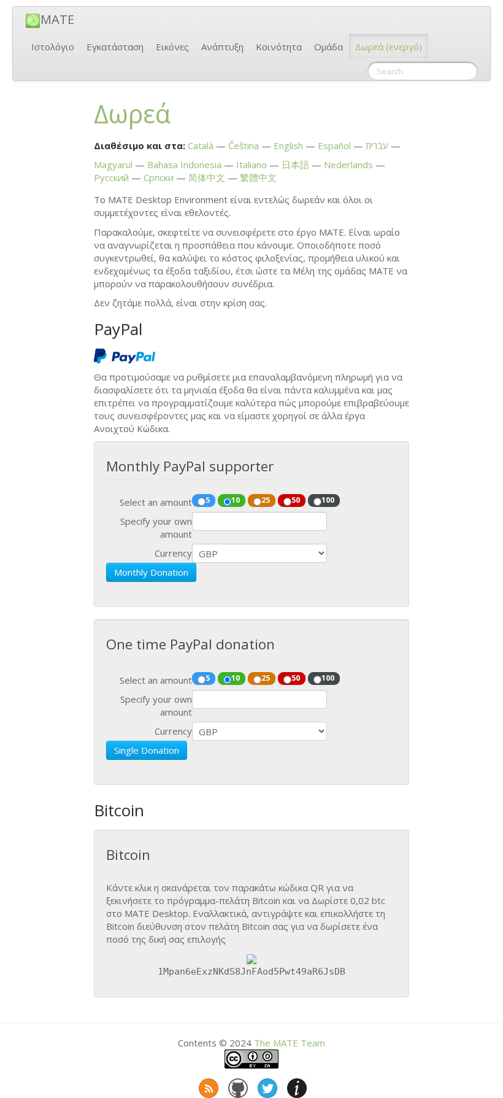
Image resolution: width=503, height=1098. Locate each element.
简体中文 (206, 177)
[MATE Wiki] (295, 1086)
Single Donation (146, 750)
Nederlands (348, 164)
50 (295, 499)
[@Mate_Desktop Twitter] (266, 1086)
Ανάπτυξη (222, 47)
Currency (173, 553)
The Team (289, 1043)
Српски (159, 177)
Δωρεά (388, 47)
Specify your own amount (156, 527)
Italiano (251, 164)
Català (200, 145)
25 (265, 499)
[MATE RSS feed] (207, 1086)
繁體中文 (258, 177)
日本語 (295, 164)
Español (334, 145)
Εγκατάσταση (115, 47)
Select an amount (156, 502)
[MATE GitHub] (236, 1086)
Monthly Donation (151, 572)
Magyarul (113, 164)
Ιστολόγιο (52, 47)
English (288, 145)
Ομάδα (328, 47)
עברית (377, 145)
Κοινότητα (279, 47)
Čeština (243, 145)
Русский (111, 177)
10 (235, 499)
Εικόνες (172, 47)
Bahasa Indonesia (184, 164)
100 (327, 499)
